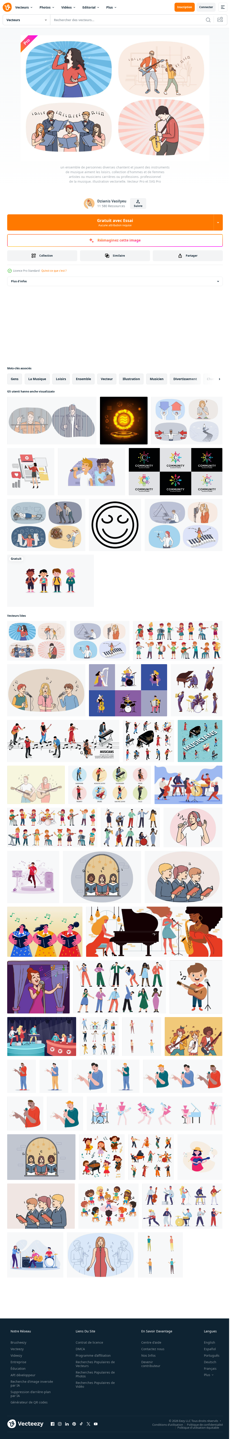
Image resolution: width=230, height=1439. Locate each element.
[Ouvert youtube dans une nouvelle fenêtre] (95, 1424)
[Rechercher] (205, 19)
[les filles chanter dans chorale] (102, 877)
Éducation (17, 1368)
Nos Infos (145, 1355)
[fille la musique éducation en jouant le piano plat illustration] (199, 1157)
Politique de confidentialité (201, 1424)
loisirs (61, 379)
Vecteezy (16, 1349)
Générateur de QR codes (28, 1402)
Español (207, 1349)
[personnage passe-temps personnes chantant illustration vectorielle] (21, 1076)
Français (207, 1368)
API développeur (22, 1375)
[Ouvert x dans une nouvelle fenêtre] (88, 1424)
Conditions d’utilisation (164, 1424)
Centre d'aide (148, 1342)
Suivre (136, 206)
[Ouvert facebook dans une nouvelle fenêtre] (52, 1424)
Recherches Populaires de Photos (93, 1374)
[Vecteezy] (7, 7)
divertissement (185, 379)
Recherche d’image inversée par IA (24, 1383)
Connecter (203, 7)
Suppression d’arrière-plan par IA (30, 1394)
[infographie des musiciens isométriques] (63, 741)
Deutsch (207, 1362)
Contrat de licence (88, 1342)
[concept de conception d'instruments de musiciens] (128, 690)
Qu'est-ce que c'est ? (53, 271)
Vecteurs (22, 7)
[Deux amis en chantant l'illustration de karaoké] (91, 471)
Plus (109, 7)
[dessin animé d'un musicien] (196, 986)
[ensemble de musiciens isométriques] (148, 741)
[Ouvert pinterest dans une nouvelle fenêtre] (74, 1424)
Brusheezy (18, 1342)
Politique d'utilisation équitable (195, 1427)
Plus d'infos (19, 281)
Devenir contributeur (147, 1364)
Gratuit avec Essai (113, 222)
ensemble (83, 379)
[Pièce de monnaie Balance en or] (124, 420)
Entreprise (18, 1362)
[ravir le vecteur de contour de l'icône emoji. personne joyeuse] (115, 525)
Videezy (16, 1355)
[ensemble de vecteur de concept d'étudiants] (50, 581)
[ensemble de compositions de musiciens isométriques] (110, 785)
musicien (157, 379)
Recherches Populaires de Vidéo (93, 1385)
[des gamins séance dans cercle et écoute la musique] (108, 1206)
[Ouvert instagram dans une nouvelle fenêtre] (60, 1424)
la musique (37, 379)
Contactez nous (149, 1349)
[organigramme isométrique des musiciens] (200, 741)
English (206, 1342)
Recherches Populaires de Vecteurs (93, 1364)
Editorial (88, 7)
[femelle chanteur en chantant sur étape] (100, 1255)
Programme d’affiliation (91, 1355)
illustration (131, 379)
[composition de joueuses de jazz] (154, 932)
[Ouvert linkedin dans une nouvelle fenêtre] (67, 1424)
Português (209, 1355)
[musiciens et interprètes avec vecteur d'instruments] (151, 1157)
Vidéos (66, 7)
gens (14, 379)
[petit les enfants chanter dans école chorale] (183, 877)
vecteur (107, 379)
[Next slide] (212, 379)
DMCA (78, 1349)
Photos (45, 7)
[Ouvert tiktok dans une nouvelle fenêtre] (81, 1424)
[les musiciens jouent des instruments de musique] (35, 1255)
